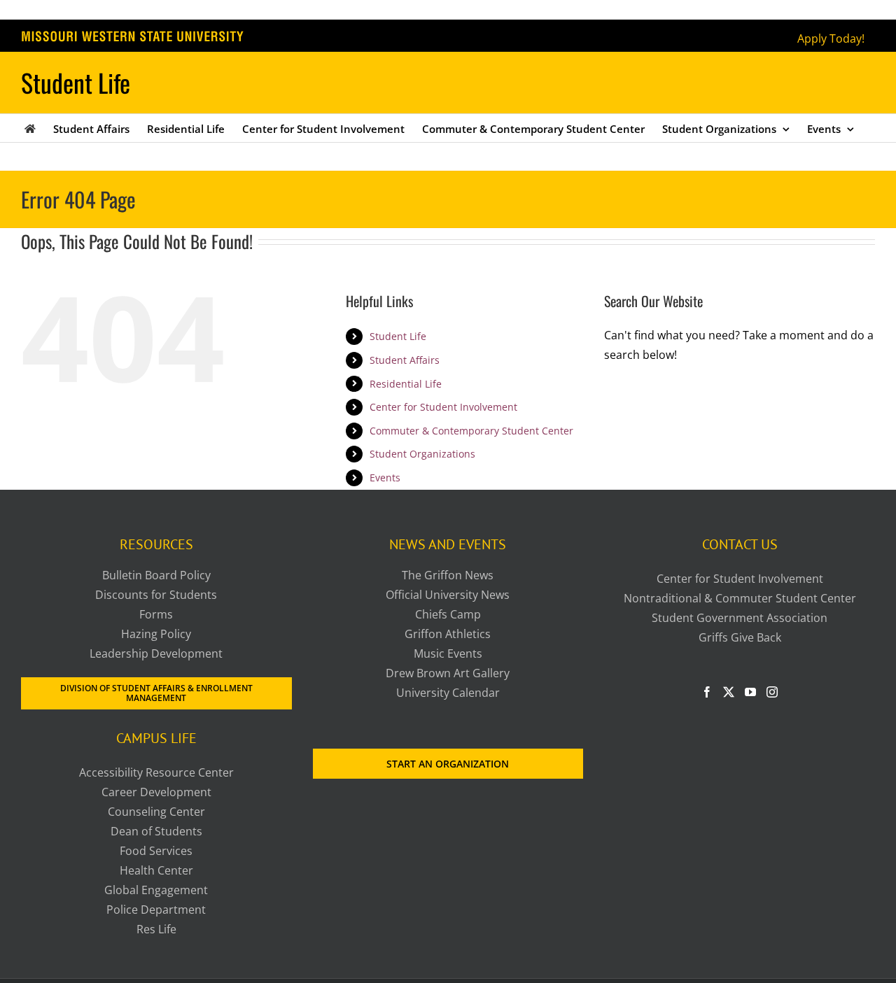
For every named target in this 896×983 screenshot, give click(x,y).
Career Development (156, 792)
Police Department (156, 909)
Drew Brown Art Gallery (448, 673)
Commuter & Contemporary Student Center (471, 430)
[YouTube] (750, 692)
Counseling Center (156, 811)
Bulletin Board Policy (156, 575)
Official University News (448, 594)
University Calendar (448, 692)
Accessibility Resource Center (156, 772)
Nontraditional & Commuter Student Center (740, 598)
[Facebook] (707, 692)
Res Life (156, 929)
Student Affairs (405, 360)
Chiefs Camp (448, 614)
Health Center (156, 870)
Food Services (156, 850)
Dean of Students (156, 831)
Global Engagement (156, 890)
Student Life (398, 336)
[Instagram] (772, 692)
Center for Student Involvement (443, 406)
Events (385, 477)
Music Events (448, 653)
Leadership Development (156, 653)
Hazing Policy (156, 634)
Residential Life (406, 383)
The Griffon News (447, 575)
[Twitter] (728, 692)
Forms (156, 614)
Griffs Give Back (740, 637)
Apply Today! (830, 38)
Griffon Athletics (448, 634)
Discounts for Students (156, 594)
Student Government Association (739, 617)
